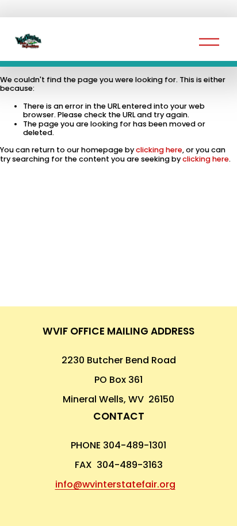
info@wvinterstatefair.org (115, 484)
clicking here (159, 150)
